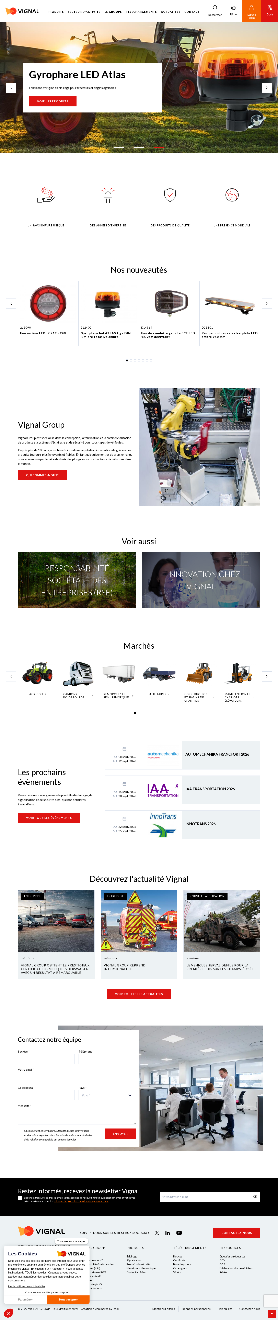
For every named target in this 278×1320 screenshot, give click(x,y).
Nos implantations (91, 1288)
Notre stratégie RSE (91, 1284)
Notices (177, 1256)
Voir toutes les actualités (139, 994)
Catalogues (180, 1268)
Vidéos (177, 1272)
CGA (222, 1264)
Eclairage (132, 1256)
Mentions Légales (163, 1308)
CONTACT (192, 11)
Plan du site (225, 1308)
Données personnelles (196, 1308)
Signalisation (134, 1260)
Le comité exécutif (90, 1276)
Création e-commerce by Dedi (100, 1308)
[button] (8, 1313)
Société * (24, 1051)
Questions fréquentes (232, 1256)
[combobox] (107, 1095)
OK (255, 1196)
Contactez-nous (236, 1233)
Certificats (179, 1260)
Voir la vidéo (49, 108)
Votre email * (26, 1069)
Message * (25, 1105)
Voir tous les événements (49, 817)
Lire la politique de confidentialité (26, 1286)
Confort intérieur (137, 1272)
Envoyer (120, 1133)
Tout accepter (68, 1299)
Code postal (25, 1087)
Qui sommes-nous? (42, 475)
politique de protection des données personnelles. (81, 1201)
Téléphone (85, 1051)
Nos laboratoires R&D (93, 1272)
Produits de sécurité (138, 1264)
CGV (222, 1260)
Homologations (182, 1264)
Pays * (83, 1087)
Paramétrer (25, 1299)
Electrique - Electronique (141, 1268)
